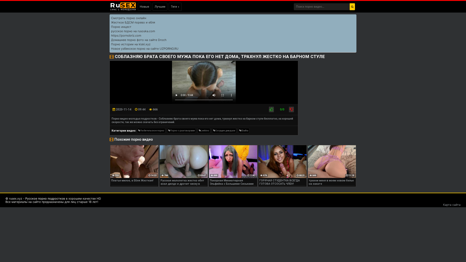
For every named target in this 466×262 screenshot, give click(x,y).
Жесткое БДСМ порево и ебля (133, 22)
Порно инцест (121, 27)
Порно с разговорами (182, 130)
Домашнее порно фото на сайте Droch (138, 40)
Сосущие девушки (225, 130)
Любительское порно (152, 130)
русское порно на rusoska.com (133, 31)
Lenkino (205, 130)
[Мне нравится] (271, 109)
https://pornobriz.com (126, 35)
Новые (144, 6)
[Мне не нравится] (291, 109)
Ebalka (244, 130)
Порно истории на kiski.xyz (131, 44)
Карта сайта (452, 205)
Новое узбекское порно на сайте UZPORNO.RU (144, 48)
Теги (175, 6)
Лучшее (160, 6)
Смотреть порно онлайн (128, 18)
